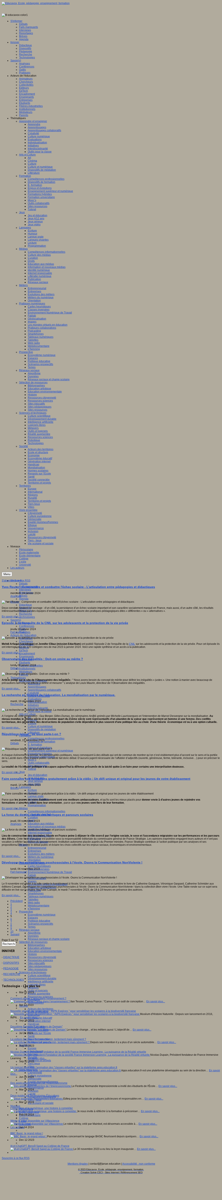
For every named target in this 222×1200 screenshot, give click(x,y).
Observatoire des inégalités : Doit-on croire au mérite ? (42, 659)
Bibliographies (36, 945)
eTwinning (34, 908)
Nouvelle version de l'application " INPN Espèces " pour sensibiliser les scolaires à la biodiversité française (73, 1011)
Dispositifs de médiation (42, 729)
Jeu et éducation (37, 774)
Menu (6, 574)
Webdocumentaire (38, 905)
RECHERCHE (11, 974)
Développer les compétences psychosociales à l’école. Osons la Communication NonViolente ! (72, 862)
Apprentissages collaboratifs (44, 689)
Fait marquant (18, 632)
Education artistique (39, 948)
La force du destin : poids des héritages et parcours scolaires (47, 814)
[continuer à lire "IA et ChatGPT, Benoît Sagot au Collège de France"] (41, 1149)
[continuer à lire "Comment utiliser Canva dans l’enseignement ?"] (40, 1001)
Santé (31, 1036)
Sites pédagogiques (39, 966)
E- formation (35, 744)
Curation (33, 817)
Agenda (23, 598)
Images (32, 881)
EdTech (23, 650)
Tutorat (32, 768)
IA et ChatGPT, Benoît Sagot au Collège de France (39, 1145)
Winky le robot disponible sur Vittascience (34, 1120)
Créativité (33, 692)
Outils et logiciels (38, 990)
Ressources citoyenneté (42, 957)
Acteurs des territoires (40, 1008)
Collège (23, 1118)
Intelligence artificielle (40, 981)
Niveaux (15, 1106)
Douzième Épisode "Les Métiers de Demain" (36, 1026)
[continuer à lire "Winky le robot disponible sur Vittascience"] (37, 1123)
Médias (23, 808)
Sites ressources (37, 969)
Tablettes (33, 899)
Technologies (27, 617)
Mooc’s (32, 759)
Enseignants (26, 656)
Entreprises (34, 850)
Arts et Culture (27, 714)
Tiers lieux (34, 1063)
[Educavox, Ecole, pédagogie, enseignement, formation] (36, 3)
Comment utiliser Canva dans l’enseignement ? (38, 998)
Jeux (22, 771)
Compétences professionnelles (46, 738)
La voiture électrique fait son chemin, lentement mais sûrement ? (48, 1039)
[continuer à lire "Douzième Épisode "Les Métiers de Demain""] (38, 1029)
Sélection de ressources (33, 942)
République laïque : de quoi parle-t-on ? (31, 734)
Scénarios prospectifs (40, 923)
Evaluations (35, 699)
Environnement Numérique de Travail (50, 872)
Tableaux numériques (40, 896)
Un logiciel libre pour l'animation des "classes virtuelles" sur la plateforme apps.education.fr (63, 1067)
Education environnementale (45, 951)
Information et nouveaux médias (46, 826)
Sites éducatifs (36, 963)
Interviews (25, 589)
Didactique (25, 604)
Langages (25, 787)
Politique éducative (39, 920)
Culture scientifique (39, 975)
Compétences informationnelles (46, 811)
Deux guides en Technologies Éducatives (34, 1095)
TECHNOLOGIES (13, 979)
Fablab (32, 875)
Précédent (16, 901)
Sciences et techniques (32, 972)
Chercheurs (26, 641)
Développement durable (42, 978)
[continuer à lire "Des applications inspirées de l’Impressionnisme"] (41, 1086)
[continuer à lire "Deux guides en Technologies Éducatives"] (36, 1098)
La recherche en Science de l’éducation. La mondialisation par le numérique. (58, 695)
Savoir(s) (15, 620)
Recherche (25, 614)
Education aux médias (41, 823)
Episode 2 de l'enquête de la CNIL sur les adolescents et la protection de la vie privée (65, 623)
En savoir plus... (11, 616)
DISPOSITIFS (11, 962)
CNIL (132, 643)
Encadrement (27, 653)
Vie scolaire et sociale (41, 1103)
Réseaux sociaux (29, 929)
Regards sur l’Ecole (39, 1033)
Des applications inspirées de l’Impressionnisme (38, 1083)
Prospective (26, 911)
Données (33, 935)
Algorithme (34, 932)
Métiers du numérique (41, 857)
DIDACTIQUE (11, 957)
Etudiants (24, 662)
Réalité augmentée (39, 993)
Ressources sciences (40, 960)
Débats (23, 583)
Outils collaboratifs (38, 762)
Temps (32, 926)
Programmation (37, 805)
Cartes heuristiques (39, 866)
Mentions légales (78, 1163)
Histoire (32, 954)
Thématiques (18, 677)
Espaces (33, 917)
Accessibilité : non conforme (138, 1163)
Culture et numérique (40, 726)
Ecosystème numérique (42, 914)
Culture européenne (40, 1075)
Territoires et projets (39, 1060)
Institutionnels (27, 668)
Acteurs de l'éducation (23, 635)
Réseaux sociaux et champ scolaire (49, 939)
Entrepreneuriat (37, 847)
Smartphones (36, 893)
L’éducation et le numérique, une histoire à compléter (41, 1108)
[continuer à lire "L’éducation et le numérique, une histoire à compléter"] (43, 1111)
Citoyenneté (35, 1072)
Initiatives (33, 705)
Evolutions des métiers (41, 853)
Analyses (15, 596)
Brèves (23, 595)
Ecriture (32, 790)
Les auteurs (17, 1127)
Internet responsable (40, 832)
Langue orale (36, 796)
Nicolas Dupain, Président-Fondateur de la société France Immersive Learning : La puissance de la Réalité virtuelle (78, 1051)
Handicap (33, 1024)
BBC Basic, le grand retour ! (26, 1133)
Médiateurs (25, 671)
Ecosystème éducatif (40, 1017)
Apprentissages (37, 686)
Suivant (14, 934)
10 (11, 931)
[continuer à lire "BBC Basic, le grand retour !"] (28, 1136)
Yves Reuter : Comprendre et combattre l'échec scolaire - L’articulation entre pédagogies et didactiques (78, 587)
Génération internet (39, 1021)
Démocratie (34, 1078)
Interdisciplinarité (38, 708)
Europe (32, 1048)
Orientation (34, 860)
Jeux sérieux (35, 781)
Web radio (34, 902)
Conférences (26, 626)
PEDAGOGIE (11, 968)
